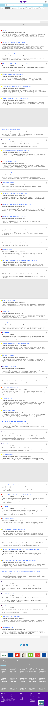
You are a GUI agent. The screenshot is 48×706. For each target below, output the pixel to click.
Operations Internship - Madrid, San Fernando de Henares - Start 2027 (17, 204)
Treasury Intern (5, 239)
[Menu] (1, 1)
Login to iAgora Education (42, 698)
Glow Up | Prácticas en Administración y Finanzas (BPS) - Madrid (16, 86)
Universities (35, 8)
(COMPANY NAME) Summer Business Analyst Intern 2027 (15, 63)
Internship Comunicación (7, 269)
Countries (3, 664)
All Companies (32, 695)
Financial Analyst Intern (7, 627)
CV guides (31, 699)
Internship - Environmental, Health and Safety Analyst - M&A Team (17, 98)
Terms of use (22, 697)
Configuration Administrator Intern (10, 581)
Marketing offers (32, 698)
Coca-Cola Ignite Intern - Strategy (9, 366)
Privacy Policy (22, 698)
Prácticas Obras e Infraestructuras (9, 161)
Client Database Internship (8, 518)
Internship (8, 8)
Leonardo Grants (32, 700)
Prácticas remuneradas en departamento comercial (13, 227)
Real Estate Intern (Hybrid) (8, 593)
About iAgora (22, 695)
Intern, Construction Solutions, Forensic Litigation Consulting (15, 343)
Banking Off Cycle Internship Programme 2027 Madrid (14, 53)
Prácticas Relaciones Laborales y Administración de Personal (15, 150)
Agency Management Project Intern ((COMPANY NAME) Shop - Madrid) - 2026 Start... (21, 484)
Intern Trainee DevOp (7, 605)
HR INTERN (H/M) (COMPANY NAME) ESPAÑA (12, 74)
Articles (41, 8)
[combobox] (24, 5)
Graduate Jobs (32, 696)
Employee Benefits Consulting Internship (11, 129)
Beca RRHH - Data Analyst (8, 355)
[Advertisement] (24, 14)
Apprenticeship (14, 8)
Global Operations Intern (7, 398)
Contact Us (21, 699)
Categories (15, 664)
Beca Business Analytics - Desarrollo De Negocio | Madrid (14, 421)
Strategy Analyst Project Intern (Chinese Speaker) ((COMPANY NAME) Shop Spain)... (21, 549)
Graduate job (22, 8)
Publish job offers (32, 701)
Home (2, 8)
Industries (22, 664)
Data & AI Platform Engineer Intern (10, 538)
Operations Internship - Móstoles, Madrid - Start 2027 (14, 216)
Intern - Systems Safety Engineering (10, 387)
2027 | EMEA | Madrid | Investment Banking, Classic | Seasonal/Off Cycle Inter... (19, 560)
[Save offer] (46, 30)
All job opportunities (33, 694)
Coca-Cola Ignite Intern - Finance (9, 322)
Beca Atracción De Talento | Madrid (10, 377)
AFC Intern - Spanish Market (8, 300)
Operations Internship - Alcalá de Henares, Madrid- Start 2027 (16, 193)
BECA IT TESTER (6, 311)
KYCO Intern (5, 30)
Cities (9, 664)
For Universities (40, 697)
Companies (29, 8)
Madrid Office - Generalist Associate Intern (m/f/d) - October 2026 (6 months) (19, 260)
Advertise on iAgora (23, 696)
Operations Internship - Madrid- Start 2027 (11, 172)
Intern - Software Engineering (8, 410)
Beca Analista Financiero (7, 454)
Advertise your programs (42, 696)
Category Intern (5, 443)
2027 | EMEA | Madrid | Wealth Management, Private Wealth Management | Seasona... (21, 571)
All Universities (40, 694)
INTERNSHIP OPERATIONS (8, 182)
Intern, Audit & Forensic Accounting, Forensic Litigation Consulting (17, 494)
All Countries (40, 695)
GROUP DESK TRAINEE (7, 249)
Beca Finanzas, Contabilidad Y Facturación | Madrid (13, 42)
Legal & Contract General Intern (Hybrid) (11, 616)
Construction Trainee (7, 431)
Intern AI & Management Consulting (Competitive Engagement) (16, 506)
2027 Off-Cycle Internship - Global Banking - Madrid (13, 529)
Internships (31, 697)
